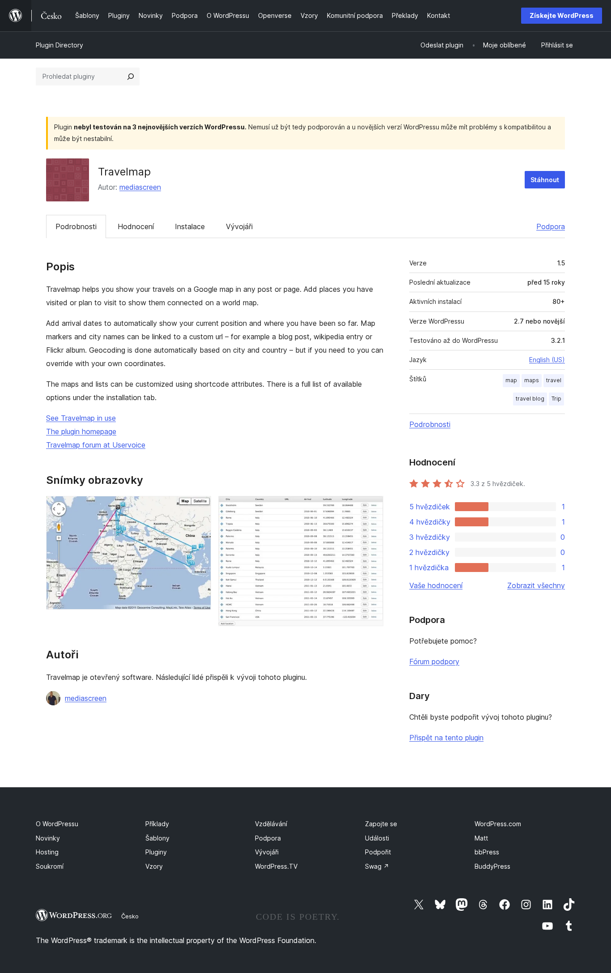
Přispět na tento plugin (446, 737)
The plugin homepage (81, 431)
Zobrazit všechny (536, 585)
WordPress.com (498, 824)
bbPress (487, 852)
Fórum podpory (434, 661)
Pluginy (156, 852)
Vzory (154, 866)
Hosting (47, 852)
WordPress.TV (276, 866)
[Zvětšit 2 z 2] (371, 508)
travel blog (530, 398)
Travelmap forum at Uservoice (95, 444)
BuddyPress (492, 866)
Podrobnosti (76, 226)
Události (377, 838)
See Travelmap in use (81, 418)
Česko (130, 916)
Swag (377, 866)
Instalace (190, 226)
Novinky (48, 838)
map (511, 380)
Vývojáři (239, 226)
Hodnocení (136, 226)
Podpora (550, 226)
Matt (481, 838)
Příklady (157, 824)
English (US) (547, 359)
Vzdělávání (271, 824)
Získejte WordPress (562, 15)
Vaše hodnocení (435, 585)
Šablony (157, 838)
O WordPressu (57, 824)
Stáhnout (544, 180)
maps (531, 380)
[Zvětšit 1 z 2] (199, 508)
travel (553, 380)
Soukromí (50, 866)
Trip (556, 398)
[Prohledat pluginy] (131, 76)
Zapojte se (381, 824)
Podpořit (378, 852)
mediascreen (140, 187)
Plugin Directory (59, 45)
